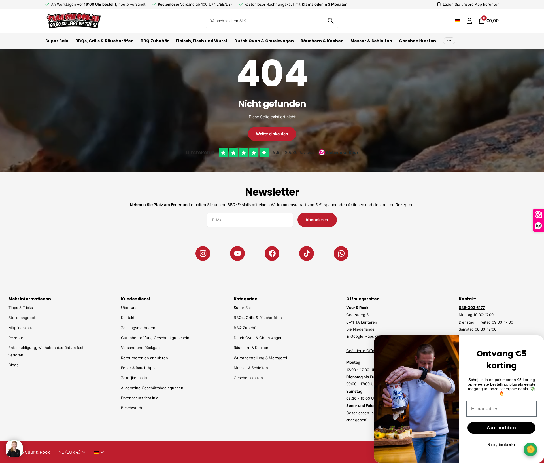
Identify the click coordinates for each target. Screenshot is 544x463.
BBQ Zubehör (155, 41)
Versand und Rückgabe (141, 347)
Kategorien (246, 299)
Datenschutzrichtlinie (139, 398)
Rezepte (15, 337)
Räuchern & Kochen (322, 41)
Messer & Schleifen (371, 41)
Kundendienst (135, 299)
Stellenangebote (23, 317)
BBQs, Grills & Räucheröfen (104, 41)
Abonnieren (317, 219)
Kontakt (128, 317)
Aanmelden (502, 427)
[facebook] (272, 253)
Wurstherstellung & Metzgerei (260, 358)
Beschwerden (133, 407)
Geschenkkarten (417, 41)
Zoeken (330, 21)
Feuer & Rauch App (138, 367)
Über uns (129, 307)
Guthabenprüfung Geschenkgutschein (155, 337)
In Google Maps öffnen (366, 336)
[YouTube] (237, 253)
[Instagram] (203, 253)
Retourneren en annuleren (144, 358)
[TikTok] (306, 253)
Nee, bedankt (502, 445)
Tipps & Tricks (20, 307)
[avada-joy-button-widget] (530, 449)
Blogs (13, 365)
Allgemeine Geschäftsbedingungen (152, 388)
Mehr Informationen (29, 299)
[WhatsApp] (341, 253)
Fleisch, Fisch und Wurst (202, 41)
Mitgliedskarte (21, 327)
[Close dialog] (536, 343)
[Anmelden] (469, 20)
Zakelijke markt (134, 377)
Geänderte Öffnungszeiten (370, 350)
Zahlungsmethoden (138, 327)
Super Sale (57, 41)
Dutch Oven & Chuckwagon (264, 41)
